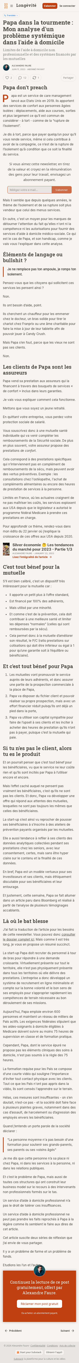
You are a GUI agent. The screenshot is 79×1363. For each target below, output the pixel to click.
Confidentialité (37, 1345)
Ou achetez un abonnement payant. (39, 1313)
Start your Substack (30, 1352)
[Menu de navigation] (8, 6)
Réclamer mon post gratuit (39, 1304)
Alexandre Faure (21, 65)
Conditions (52, 1345)
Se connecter (67, 6)
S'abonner (50, 6)
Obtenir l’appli (54, 1352)
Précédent (15, 1330)
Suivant (65, 1330)
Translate (11, 15)
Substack (18, 1358)
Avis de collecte (67, 1345)
